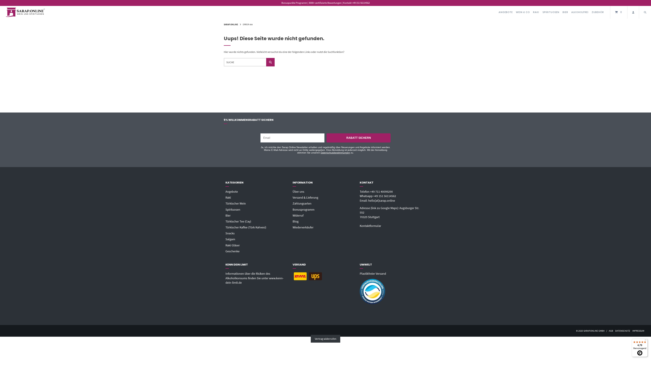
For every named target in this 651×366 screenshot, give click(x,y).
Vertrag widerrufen (325, 338)
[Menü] (646, 341)
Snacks (230, 233)
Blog (296, 221)
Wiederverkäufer (303, 227)
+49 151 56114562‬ (384, 196)
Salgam (230, 239)
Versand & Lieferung (305, 197)
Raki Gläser (232, 245)
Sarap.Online (231, 24)
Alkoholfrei (579, 12)
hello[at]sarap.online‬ (381, 200)
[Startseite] (25, 12)
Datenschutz (622, 330)
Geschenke (232, 251)
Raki (536, 12)
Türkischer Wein (235, 203)
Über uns (298, 192)
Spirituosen (550, 12)
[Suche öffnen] (645, 12)
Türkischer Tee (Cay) (238, 221)
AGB (611, 330)
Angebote (506, 12)
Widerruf (298, 215)
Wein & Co (523, 12)
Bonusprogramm (303, 209)
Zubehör (598, 12)
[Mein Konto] (633, 12)
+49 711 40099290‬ (381, 192)
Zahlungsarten (302, 203)
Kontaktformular (370, 226)
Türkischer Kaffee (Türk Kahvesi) (245, 227)
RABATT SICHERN (358, 137)
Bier (565, 12)
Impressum (638, 330)
